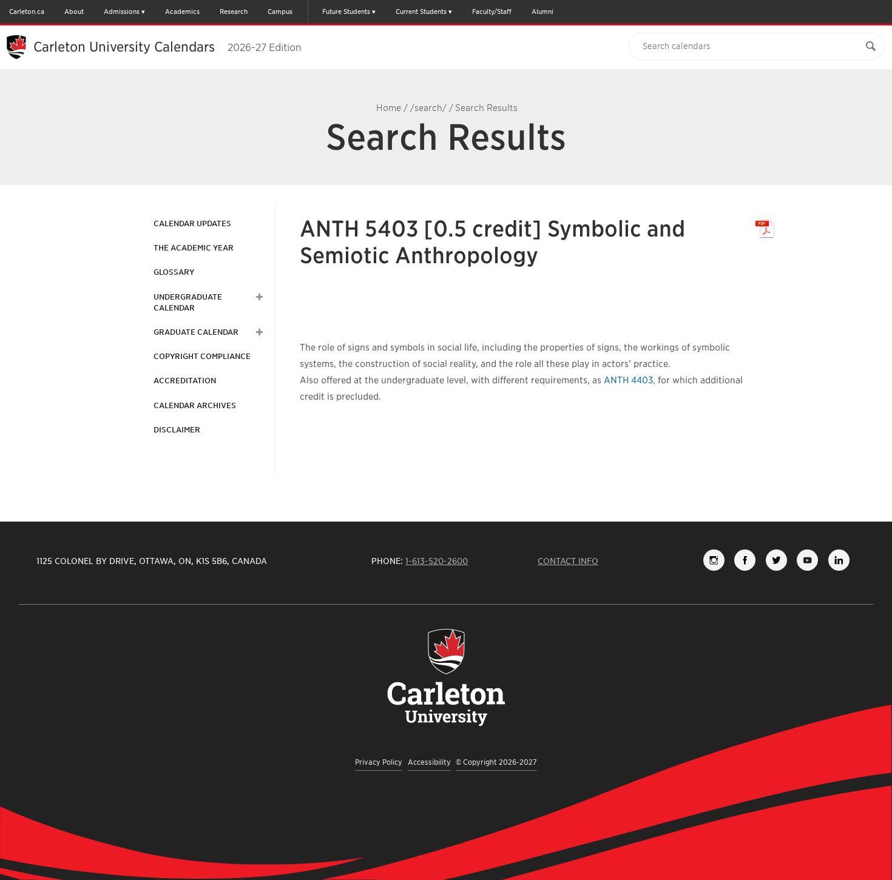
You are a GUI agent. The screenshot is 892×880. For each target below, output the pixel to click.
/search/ (428, 107)
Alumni (542, 11)
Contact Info (568, 561)
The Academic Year (194, 247)
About (74, 11)
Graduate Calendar (196, 332)
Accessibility (429, 762)
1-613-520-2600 (436, 561)
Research (234, 11)
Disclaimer (177, 429)
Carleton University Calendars (167, 47)
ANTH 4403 (628, 380)
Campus (280, 11)
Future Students (346, 11)
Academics (182, 11)
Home (388, 107)
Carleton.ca (26, 11)
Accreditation (185, 380)
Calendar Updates (192, 223)
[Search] (871, 46)
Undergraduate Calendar (188, 302)
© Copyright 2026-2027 (496, 762)
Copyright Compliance (202, 356)
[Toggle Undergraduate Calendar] (258, 297)
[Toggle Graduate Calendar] (258, 332)
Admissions (122, 11)
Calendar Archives (195, 405)
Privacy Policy (378, 762)
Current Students (421, 11)
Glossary (174, 272)
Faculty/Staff (492, 11)
